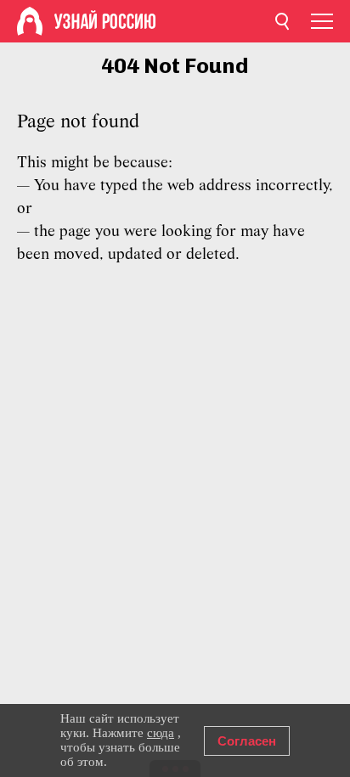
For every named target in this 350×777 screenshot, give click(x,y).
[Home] (29, 21)
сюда (160, 733)
